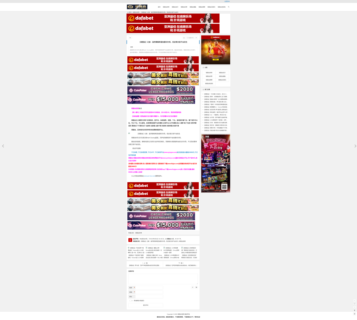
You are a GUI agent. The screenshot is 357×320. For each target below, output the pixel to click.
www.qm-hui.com (149, 176)
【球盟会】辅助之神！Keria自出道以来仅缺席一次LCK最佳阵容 (154, 258)
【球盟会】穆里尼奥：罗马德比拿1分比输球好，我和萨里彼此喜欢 (223, 102)
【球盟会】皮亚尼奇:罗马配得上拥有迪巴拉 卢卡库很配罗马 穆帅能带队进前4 (226, 109)
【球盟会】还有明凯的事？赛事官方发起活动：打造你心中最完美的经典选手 (189, 258)
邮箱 (132, 292)
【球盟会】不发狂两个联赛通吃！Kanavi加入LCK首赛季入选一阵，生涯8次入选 (136, 258)
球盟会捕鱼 (193, 7)
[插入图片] (196, 287)
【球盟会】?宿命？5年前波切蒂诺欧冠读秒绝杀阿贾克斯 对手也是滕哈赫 (225, 104)
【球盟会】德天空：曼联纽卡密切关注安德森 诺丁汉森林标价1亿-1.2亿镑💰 (226, 125)
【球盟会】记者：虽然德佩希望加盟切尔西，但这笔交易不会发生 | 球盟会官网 (163, 241)
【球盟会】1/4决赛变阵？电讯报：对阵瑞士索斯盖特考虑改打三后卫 (223, 120)
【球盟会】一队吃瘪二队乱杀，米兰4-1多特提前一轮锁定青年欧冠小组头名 (225, 94)
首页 (159, 7)
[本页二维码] (354, 313)
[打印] (183, 38)
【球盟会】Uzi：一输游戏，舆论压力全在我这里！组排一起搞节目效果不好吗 (226, 115)
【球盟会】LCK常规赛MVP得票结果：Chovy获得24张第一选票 (171, 258)
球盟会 (169, 239)
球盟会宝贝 (175, 7)
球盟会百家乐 (211, 7)
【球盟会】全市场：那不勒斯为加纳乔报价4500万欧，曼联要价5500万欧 (225, 117)
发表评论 (191, 38)
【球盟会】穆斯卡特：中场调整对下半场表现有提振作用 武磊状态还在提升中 (226, 128)
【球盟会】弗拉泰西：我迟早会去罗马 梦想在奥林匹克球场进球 (222, 112)
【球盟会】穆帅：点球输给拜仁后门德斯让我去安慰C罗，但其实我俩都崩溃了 (226, 96)
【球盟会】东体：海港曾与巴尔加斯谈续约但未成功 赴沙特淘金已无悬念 (225, 122)
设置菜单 (227, 1)
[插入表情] (192, 287)
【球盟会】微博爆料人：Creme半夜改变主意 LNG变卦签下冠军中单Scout (225, 107)
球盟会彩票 (184, 7)
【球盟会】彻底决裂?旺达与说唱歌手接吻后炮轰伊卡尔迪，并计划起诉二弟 (225, 130)
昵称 (132, 288)
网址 (130, 296)
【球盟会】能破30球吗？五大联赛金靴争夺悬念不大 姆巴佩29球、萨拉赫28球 (226, 99)
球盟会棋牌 (202, 7)
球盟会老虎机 (222, 7)
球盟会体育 (166, 7)
